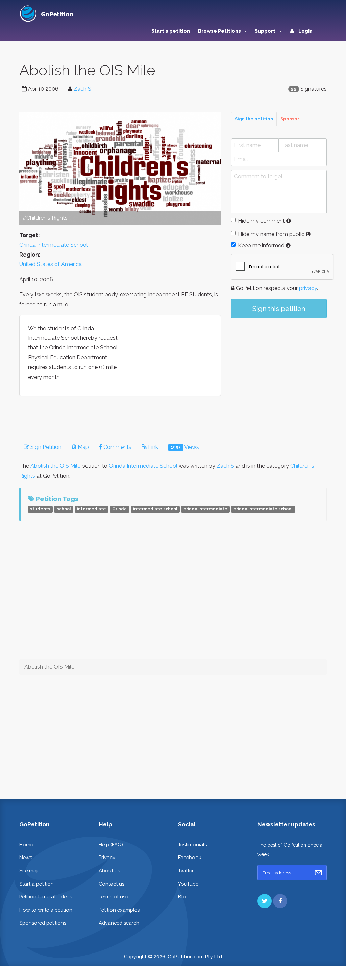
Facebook (189, 857)
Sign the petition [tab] (254, 118)
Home (26, 844)
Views (185, 447)
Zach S (82, 89)
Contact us (111, 884)
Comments (116, 447)
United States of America (50, 264)
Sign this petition (278, 309)
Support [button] (265, 31)
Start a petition (170, 31)
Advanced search (119, 923)
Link (152, 447)
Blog (184, 896)
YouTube (188, 884)
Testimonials (192, 844)
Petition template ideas (45, 896)
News (25, 857)
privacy (308, 288)
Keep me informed (261, 245)
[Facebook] (280, 901)
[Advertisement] (279, 374)
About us (109, 870)
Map (82, 447)
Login (305, 31)
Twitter (186, 870)
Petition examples (119, 910)
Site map (29, 870)
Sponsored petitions (42, 923)
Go (318, 872)
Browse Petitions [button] (219, 31)
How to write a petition (45, 910)
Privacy (107, 857)
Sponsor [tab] (289, 118)
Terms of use (113, 896)
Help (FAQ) (111, 844)
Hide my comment (261, 221)
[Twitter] (264, 901)
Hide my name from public (271, 234)
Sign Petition (45, 447)
